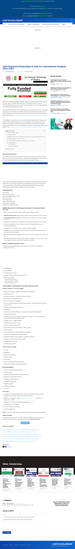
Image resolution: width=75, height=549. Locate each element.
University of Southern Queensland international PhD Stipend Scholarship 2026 (61, 110)
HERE (31, 402)
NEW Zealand (53, 84)
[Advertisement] (37, 39)
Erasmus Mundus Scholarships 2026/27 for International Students (30, 483)
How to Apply (12, 144)
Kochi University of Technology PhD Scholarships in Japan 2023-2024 (20, 431)
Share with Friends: (10, 148)
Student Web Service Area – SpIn (28, 398)
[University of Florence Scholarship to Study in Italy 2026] (68, 472)
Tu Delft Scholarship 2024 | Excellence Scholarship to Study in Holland (20, 441)
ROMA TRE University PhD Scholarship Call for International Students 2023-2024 (22, 436)
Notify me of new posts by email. (27, 519)
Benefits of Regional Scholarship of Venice (16, 138)
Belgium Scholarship (30, 478)
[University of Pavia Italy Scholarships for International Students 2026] (43, 472)
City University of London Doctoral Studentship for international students (61, 95)
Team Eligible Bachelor (9, 71)
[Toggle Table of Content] (43, 131)
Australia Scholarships (55, 113)
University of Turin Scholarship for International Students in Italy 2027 (19, 483)
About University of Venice (13, 132)
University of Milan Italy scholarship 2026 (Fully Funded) (55, 482)
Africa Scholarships (55, 90)
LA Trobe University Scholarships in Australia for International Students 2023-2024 (23, 434)
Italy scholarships (28, 71)
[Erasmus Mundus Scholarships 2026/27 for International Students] (31, 472)
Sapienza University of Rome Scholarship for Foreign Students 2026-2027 (7, 483)
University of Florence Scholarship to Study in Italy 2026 (68, 482)
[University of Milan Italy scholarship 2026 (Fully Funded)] (56, 472)
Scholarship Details (12, 134)
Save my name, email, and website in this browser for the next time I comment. (19, 517)
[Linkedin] (71, 20)
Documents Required (12, 142)
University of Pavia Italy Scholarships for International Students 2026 (43, 483)
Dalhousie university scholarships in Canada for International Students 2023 (21, 429)
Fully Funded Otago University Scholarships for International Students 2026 (61, 81)
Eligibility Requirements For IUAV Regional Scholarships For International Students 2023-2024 (26, 136)
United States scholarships (56, 105)
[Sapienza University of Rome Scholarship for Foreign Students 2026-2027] (7, 472)
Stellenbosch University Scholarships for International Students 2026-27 (61, 88)
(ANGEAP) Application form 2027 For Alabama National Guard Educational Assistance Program (60, 102)
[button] (4, 24)
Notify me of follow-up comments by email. (12, 519)
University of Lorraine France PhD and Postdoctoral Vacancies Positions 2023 (27, 127)
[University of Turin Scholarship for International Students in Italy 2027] (19, 472)
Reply (7, 506)
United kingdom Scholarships (56, 97)
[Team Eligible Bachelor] (3, 71)
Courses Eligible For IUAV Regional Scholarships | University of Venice (21, 140)
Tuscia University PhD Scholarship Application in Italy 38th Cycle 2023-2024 (21, 438)
